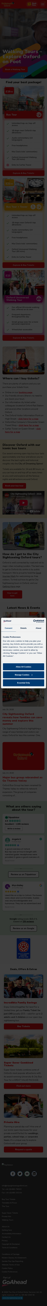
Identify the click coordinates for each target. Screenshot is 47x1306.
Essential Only (23, 683)
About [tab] (38, 628)
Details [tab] (23, 628)
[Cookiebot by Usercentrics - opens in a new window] (33, 621)
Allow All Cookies (23, 667)
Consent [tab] (8, 628)
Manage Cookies (22, 675)
